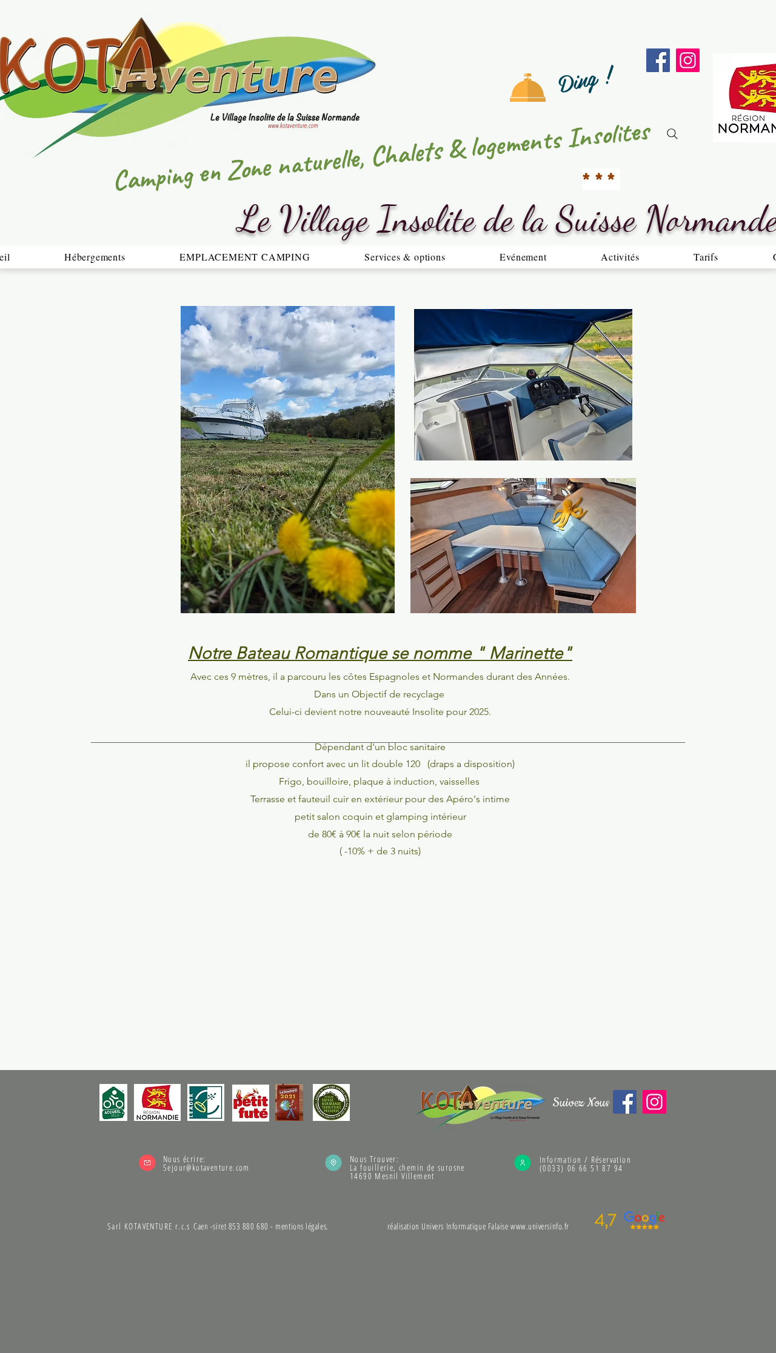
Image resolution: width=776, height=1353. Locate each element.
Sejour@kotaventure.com (206, 1167)
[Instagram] (688, 60)
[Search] (672, 134)
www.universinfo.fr (539, 1226)
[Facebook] (658, 60)
